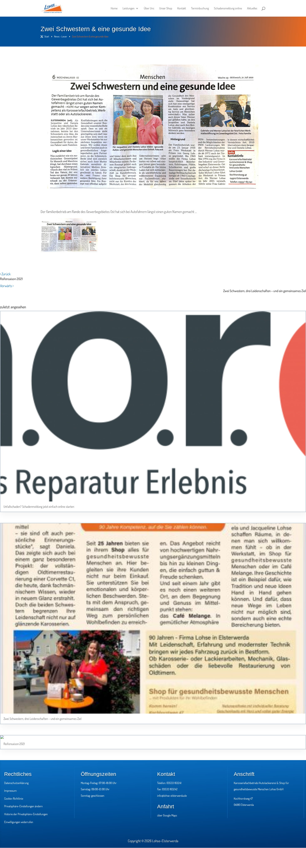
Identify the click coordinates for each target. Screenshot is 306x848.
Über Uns (149, 8)
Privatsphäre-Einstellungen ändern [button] (23, 806)
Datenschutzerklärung (16, 783)
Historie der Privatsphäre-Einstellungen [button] (26, 814)
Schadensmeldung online (228, 8)
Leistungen (128, 8)
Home (114, 8)
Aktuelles (252, 8)
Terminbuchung (200, 8)
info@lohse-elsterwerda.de (172, 795)
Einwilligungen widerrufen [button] (18, 822)
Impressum (10, 790)
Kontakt (181, 8)
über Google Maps (167, 815)
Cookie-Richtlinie (13, 798)
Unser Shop (165, 8)
